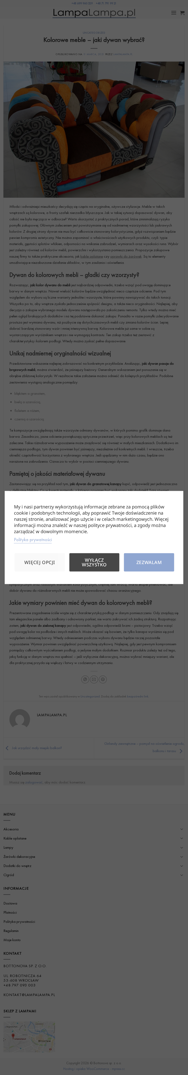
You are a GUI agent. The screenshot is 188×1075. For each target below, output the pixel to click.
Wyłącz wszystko (94, 562)
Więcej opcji (39, 562)
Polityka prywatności (33, 540)
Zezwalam (149, 562)
